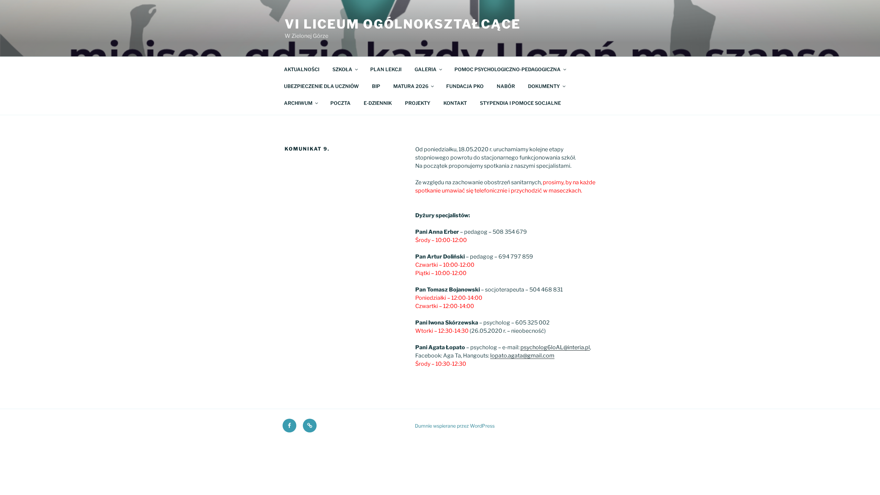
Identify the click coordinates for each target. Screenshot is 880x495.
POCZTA (340, 103)
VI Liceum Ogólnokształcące (403, 24)
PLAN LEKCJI (386, 69)
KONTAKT (455, 103)
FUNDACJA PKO (465, 86)
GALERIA (426, 69)
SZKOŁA (342, 69)
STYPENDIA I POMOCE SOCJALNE (520, 103)
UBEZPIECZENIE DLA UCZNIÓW (321, 86)
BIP (376, 86)
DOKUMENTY (544, 86)
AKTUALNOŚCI (301, 69)
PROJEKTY (417, 103)
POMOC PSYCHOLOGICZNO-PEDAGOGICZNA (507, 69)
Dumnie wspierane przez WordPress (455, 426)
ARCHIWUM (298, 103)
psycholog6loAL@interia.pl (555, 347)
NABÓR (506, 86)
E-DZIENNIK (378, 103)
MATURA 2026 (410, 86)
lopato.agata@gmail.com (522, 355)
